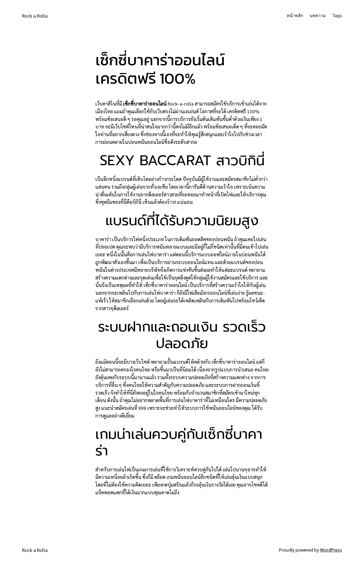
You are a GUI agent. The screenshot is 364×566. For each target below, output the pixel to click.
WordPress (331, 550)
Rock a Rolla (35, 16)
